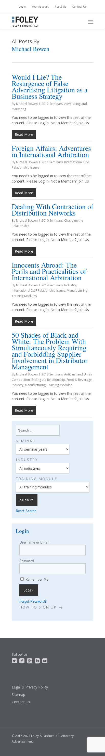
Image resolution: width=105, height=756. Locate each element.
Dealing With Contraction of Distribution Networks (52, 210)
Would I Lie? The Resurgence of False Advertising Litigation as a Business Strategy (49, 86)
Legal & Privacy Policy (30, 687)
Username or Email (34, 542)
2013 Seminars (52, 374)
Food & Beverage (79, 379)
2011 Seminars (52, 162)
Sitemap (18, 694)
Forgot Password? (32, 601)
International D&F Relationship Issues (38, 290)
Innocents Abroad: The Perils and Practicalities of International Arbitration (49, 271)
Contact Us (21, 701)
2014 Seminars (52, 285)
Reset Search (26, 510)
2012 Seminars (52, 104)
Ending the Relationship (48, 379)
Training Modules (24, 296)
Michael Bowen (27, 104)
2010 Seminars (52, 220)
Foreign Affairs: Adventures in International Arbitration (51, 151)
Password (26, 560)
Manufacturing (77, 290)
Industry (70, 285)
